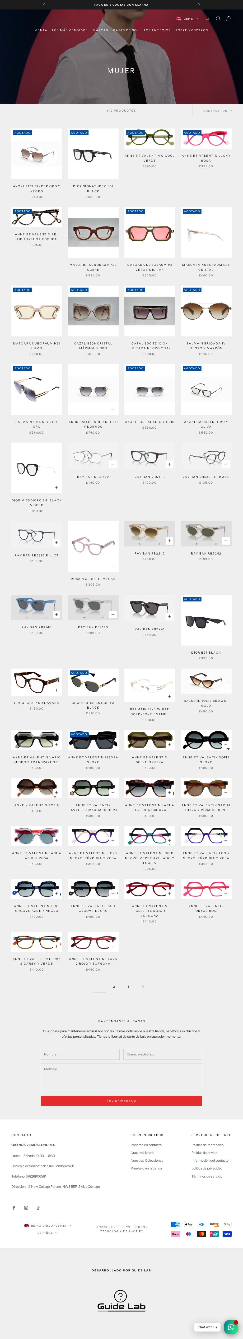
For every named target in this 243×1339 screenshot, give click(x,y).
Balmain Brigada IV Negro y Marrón (206, 346)
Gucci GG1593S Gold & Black (93, 705)
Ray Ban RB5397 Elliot (37, 555)
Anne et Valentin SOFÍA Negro (206, 760)
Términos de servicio (207, 1176)
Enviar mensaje (121, 1101)
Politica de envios (204, 1153)
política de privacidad (207, 1168)
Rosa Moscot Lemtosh (93, 579)
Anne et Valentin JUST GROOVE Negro (93, 908)
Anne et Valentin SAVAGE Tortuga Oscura (93, 807)
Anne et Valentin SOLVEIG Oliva (150, 760)
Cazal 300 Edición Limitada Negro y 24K (149, 346)
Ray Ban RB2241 (150, 629)
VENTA (41, 30)
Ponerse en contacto (146, 1145)
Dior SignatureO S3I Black (93, 188)
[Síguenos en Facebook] (13, 1208)
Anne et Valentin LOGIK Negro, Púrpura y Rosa (206, 855)
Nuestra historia (142, 1153)
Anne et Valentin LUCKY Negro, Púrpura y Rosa (93, 855)
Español (45, 1232)
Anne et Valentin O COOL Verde (150, 158)
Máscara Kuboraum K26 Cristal (206, 267)
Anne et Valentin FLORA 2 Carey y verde (37, 961)
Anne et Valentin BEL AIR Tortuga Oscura (37, 237)
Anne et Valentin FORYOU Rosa (206, 908)
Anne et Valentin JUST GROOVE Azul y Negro (37, 908)
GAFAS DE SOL (126, 30)
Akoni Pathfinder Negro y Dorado (93, 424)
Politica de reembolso (208, 1145)
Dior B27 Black (206, 652)
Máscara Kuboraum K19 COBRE (93, 267)
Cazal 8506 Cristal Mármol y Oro (93, 346)
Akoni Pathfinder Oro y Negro (37, 188)
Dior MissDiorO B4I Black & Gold (37, 503)
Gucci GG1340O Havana (37, 703)
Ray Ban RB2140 (37, 627)
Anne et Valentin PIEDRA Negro (93, 760)
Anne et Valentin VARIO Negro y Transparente (37, 760)
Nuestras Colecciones (147, 1160)
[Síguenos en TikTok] (38, 1208)
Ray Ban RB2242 (150, 553)
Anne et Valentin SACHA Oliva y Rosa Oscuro (206, 807)
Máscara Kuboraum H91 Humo (37, 346)
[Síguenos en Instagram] (26, 1208)
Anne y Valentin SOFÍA (36, 805)
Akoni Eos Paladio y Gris (150, 422)
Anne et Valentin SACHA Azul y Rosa (37, 855)
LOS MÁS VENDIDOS (70, 30)
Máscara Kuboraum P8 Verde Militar (150, 267)
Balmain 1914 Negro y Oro (36, 424)
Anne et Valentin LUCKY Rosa (206, 158)
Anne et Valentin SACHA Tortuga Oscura (150, 807)
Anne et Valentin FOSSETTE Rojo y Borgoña (150, 910)
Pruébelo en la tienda (146, 1168)
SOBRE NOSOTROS (191, 30)
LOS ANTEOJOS (157, 30)
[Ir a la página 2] (143, 986)
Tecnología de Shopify (121, 1231)
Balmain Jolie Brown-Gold (206, 703)
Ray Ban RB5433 (150, 477)
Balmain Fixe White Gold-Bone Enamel (149, 711)
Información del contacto (210, 1160)
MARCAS (100, 30)
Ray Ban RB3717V (93, 477)
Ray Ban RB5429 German (206, 477)
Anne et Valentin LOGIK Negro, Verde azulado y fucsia (149, 858)
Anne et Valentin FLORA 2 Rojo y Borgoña (93, 961)
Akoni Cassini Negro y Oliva (206, 424)
